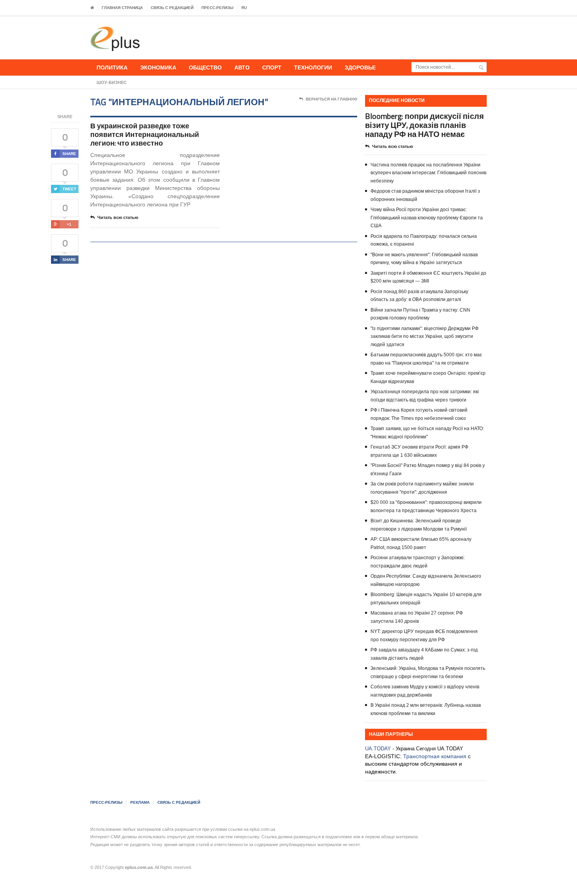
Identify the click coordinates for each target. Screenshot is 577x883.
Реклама (140, 802)
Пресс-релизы (217, 7)
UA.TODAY (378, 749)
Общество (205, 67)
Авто (242, 67)
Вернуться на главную (331, 99)
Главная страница (122, 7)
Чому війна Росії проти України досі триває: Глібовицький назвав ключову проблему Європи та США (427, 217)
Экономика (158, 67)
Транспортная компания (434, 756)
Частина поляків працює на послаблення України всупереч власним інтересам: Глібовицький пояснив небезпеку (428, 173)
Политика (112, 67)
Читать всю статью (117, 217)
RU (244, 7)
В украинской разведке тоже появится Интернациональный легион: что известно (144, 134)
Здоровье (360, 67)
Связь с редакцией (172, 7)
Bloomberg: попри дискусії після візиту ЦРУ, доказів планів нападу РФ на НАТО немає (424, 125)
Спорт (271, 67)
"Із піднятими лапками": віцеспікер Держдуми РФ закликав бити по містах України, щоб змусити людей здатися (424, 336)
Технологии (313, 67)
